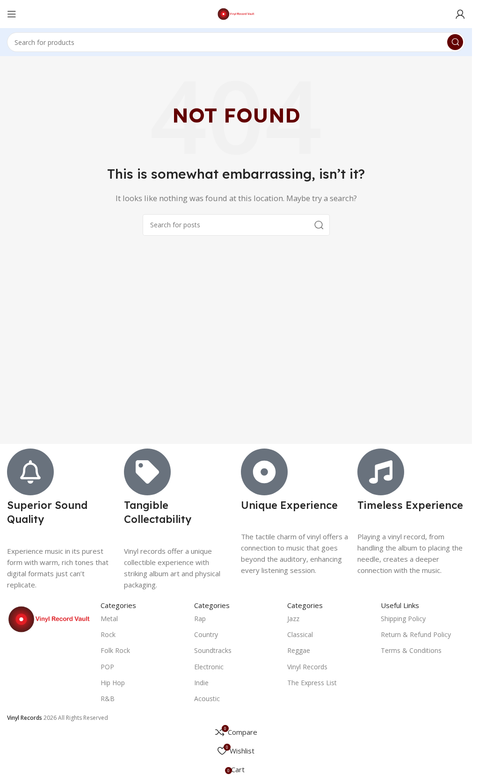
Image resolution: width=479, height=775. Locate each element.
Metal (109, 618)
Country (206, 634)
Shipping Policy (403, 618)
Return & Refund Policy (416, 634)
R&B (108, 698)
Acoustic (207, 698)
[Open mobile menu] (11, 14)
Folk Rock (115, 650)
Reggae (298, 650)
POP (107, 666)
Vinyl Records (307, 666)
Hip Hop (113, 682)
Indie (201, 682)
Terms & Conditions (411, 650)
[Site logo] (236, 13)
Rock (108, 634)
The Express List (312, 682)
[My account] (460, 14)
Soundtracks (213, 650)
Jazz (293, 618)
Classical (300, 634)
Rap (200, 618)
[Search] (455, 42)
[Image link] (49, 618)
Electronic (209, 666)
